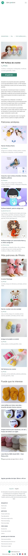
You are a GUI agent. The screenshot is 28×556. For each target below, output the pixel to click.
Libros (2, 533)
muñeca (3, 68)
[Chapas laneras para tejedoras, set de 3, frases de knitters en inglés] (14, 418)
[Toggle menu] (26, 3)
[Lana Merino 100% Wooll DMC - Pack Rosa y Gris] (14, 443)
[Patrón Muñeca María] (14, 135)
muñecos (3, 251)
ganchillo (8, 70)
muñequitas (16, 68)
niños (12, 251)
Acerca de (3, 505)
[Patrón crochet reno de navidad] (14, 298)
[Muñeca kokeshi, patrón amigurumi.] (14, 197)
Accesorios (4, 529)
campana (16, 215)
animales (19, 284)
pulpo (2, 344)
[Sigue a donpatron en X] (17, 554)
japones (3, 218)
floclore (19, 216)
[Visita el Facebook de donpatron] (20, 554)
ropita (5, 182)
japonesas (9, 216)
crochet (3, 70)
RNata (5, 66)
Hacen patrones (5, 514)
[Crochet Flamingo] (14, 268)
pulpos (6, 344)
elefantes (23, 374)
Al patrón (9, 75)
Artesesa (5, 148)
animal (24, 284)
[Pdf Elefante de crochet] (14, 358)
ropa (2, 182)
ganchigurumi (13, 218)
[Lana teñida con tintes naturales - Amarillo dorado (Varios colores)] (14, 394)
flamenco (14, 284)
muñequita (9, 68)
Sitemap (14, 554)
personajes (17, 213)
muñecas (23, 68)
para (9, 182)
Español (11, 488)
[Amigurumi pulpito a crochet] (14, 328)
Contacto (3, 508)
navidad (17, 314)
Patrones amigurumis (7, 518)
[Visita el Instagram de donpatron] (25, 554)
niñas (15, 247)
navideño (8, 315)
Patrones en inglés (6, 546)
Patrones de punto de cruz (8, 541)
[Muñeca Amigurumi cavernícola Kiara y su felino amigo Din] (14, 229)
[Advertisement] (14, 20)
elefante (18, 374)
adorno (3, 315)
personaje (23, 213)
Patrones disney (5, 520)
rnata (13, 70)
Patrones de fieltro (6, 539)
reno (2, 314)
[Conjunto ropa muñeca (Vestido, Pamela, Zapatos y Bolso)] (14, 165)
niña (18, 247)
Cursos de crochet (6, 531)
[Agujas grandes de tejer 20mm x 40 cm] (14, 467)
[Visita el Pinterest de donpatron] (22, 554)
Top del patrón (5, 516)
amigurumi (4, 150)
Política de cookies (6, 554)
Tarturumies (6, 245)
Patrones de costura (6, 544)
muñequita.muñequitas (7, 152)
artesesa (20, 152)
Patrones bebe (5, 523)
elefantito (13, 374)
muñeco (9, 251)
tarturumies (18, 251)
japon (23, 216)
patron (19, 150)
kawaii (7, 218)
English (17, 488)
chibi (2, 215)
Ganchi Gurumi (6, 211)
